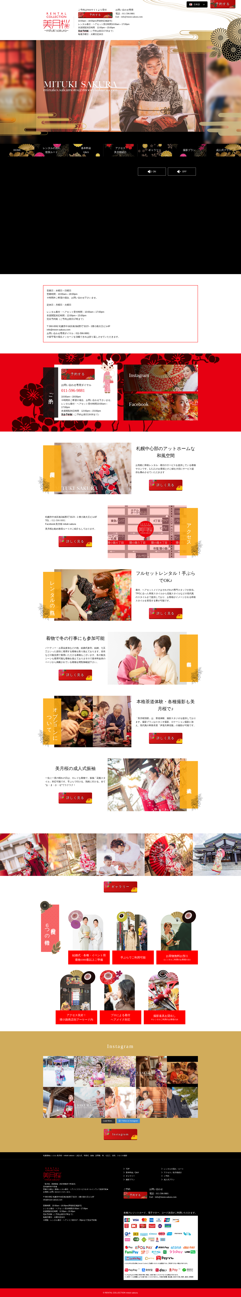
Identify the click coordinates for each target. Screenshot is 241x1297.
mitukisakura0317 (51, 1058)
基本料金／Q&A (132, 1172)
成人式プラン (169, 1180)
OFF (184, 171)
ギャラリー (130, 1176)
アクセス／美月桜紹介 (173, 1172)
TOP (128, 1169)
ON (154, 171)
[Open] (58, 1071)
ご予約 (166, 1176)
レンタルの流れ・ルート (174, 1169)
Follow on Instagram (130, 1121)
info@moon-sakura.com (132, 17)
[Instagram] (71, 1084)
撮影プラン (130, 1180)
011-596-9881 (128, 13)
